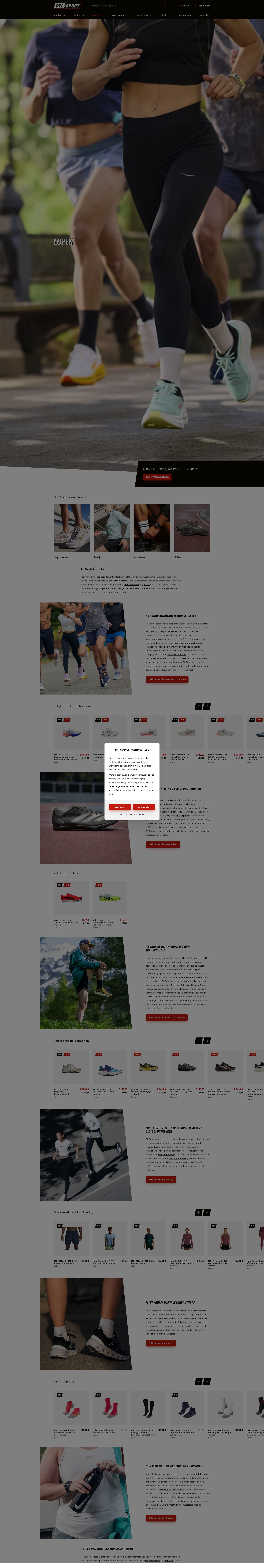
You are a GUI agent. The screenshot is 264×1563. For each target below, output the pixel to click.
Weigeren (120, 807)
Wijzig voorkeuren (132, 815)
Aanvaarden (144, 807)
